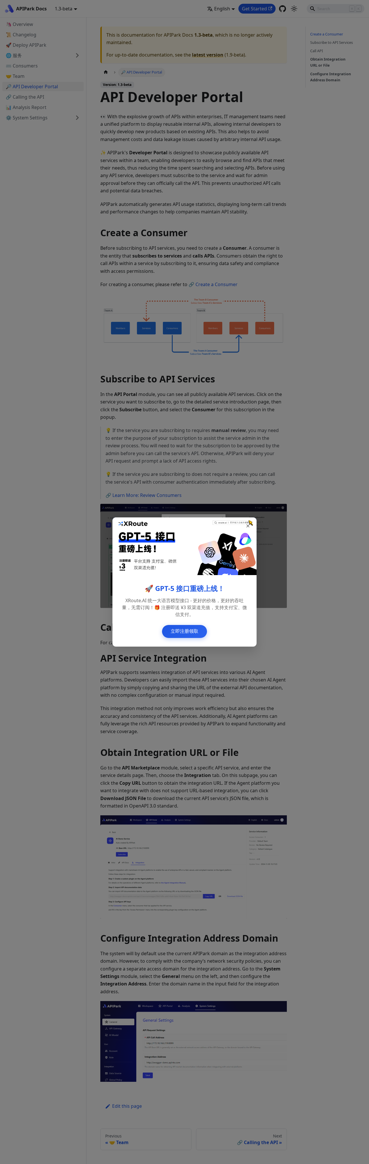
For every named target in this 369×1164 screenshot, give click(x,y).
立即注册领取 (184, 631)
